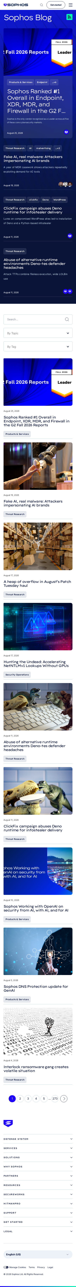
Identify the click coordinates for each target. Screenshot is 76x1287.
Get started (55, 5)
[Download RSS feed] (64, 17)
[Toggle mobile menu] (70, 5)
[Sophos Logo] (16, 5)
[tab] (38, 1139)
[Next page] (63, 1098)
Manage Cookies (17, 1267)
